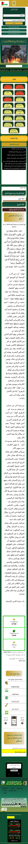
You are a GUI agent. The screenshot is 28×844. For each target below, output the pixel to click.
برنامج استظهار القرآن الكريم (14, 33)
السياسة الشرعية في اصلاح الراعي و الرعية (19, 119)
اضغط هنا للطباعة (15, 687)
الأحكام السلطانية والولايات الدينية (7, 125)
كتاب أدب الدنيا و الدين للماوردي (19, 87)
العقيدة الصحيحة (12, 790)
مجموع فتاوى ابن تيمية (19, 112)
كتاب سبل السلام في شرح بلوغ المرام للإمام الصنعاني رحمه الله (8, 112)
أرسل (14, 23)
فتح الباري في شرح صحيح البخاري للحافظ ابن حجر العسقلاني (20, 125)
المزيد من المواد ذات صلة (20, 752)
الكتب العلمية (19, 99)
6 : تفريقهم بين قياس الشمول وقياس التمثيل (16, 154)
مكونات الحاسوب (7, 86)
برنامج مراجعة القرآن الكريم (14, 30)
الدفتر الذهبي (5, 788)
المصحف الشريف (5, 791)
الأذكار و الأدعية (7, 118)
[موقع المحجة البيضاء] (14, 54)
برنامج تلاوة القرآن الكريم (14, 27)
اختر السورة (23, 13)
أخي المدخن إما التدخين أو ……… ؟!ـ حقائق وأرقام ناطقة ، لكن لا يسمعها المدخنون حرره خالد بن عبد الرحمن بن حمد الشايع (8, 100)
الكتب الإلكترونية (8, 106)
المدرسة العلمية (20, 788)
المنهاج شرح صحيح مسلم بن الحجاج (14, 131)
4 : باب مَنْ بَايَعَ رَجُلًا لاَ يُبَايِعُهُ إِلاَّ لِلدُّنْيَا (17, 148)
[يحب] (14, 783)
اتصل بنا (12, 788)
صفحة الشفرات (15, 694)
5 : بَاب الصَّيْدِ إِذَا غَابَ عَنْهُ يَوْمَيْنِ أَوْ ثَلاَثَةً (16, 151)
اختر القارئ (23, 18)
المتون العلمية (19, 105)
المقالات (7, 92)
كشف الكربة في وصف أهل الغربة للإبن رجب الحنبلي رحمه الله (19, 93)
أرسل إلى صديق (15, 709)
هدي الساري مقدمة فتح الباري (19, 748)
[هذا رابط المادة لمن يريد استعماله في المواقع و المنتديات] (6, 705)
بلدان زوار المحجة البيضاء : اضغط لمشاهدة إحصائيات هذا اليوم (13, 801)
